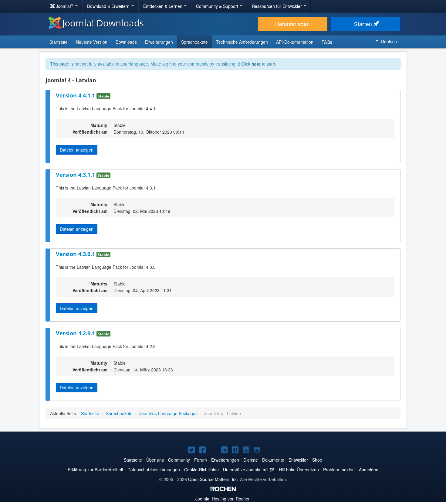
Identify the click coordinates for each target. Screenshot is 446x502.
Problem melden (339, 469)
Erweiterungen (159, 42)
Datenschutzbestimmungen (153, 469)
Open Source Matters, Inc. (213, 479)
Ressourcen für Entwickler (277, 6)
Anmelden (368, 469)
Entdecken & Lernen (163, 6)
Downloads (126, 42)
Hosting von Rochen (223, 499)
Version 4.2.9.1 (76, 333)
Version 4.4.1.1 (76, 95)
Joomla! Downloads (103, 23)
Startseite (58, 42)
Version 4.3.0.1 (76, 254)
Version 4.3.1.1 (76, 174)
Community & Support (217, 6)
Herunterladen (292, 24)
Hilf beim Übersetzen (299, 469)
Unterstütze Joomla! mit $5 (249, 469)
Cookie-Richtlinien (201, 469)
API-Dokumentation (294, 42)
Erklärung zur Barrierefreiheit (95, 469)
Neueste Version (91, 42)
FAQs (327, 42)
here (256, 64)
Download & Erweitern (109, 6)
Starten (363, 24)
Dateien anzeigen (76, 150)
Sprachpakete (194, 42)
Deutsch (389, 41)
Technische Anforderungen (242, 42)
